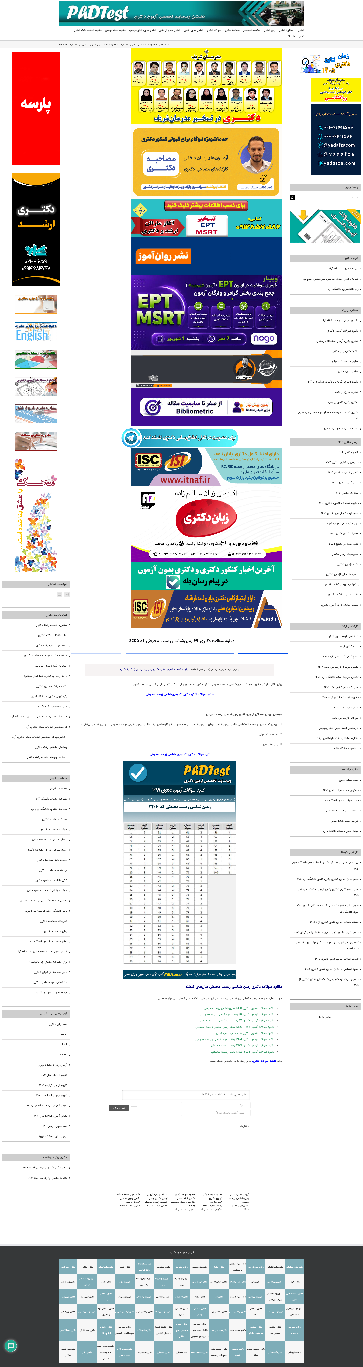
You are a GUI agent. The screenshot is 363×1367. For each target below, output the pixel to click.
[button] (289, 36)
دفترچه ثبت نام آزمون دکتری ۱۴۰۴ (339, 503)
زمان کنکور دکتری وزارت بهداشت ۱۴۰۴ (45, 1167)
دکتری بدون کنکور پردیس (343, 402)
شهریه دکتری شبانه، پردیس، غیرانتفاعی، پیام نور (331, 279)
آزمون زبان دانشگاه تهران (52, 1065)
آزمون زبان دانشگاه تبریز (53, 1136)
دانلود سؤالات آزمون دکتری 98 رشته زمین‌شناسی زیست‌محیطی (237, 1014)
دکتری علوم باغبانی (87, 1330)
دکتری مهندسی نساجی (87, 1311)
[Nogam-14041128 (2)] (206, 125)
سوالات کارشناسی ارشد (345, 718)
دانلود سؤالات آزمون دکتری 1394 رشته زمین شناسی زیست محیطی (234, 1039)
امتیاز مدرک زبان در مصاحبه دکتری (47, 849)
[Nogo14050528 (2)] (206, 276)
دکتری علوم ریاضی (255, 1296)
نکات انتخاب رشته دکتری (52, 635)
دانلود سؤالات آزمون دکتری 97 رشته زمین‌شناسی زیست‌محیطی (237, 1020)
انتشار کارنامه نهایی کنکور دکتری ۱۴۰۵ (337, 959)
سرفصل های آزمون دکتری (341, 574)
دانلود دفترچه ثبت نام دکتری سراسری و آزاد (333, 381)
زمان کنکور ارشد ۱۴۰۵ (346, 707)
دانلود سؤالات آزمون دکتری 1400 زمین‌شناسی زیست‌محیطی (239, 1008)
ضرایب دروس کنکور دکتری (340, 584)
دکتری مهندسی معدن (237, 1311)
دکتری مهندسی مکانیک (275, 1311)
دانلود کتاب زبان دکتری (344, 351)
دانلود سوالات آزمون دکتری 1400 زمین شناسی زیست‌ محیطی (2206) (180, 1200)
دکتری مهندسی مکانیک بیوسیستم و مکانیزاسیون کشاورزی (199, 1330)
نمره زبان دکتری (58, 1024)
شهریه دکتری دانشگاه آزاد (344, 268)
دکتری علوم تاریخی (256, 1267)
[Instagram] (67, 594)
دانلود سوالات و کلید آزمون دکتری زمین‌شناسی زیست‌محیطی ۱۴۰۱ (210, 1200)
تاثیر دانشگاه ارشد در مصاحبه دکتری (46, 911)
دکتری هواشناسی (163, 1296)
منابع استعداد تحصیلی (345, 361)
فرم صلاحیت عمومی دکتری (51, 992)
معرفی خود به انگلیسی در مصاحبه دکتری (43, 900)
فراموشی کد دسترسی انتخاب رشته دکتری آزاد (38, 737)
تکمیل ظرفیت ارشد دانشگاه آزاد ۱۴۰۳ (337, 677)
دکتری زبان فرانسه (68, 1282)
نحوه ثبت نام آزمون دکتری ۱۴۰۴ (340, 513)
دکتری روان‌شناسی (275, 1282)
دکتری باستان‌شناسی (219, 1282)
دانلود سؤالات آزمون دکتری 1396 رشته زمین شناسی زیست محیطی (234, 1027)
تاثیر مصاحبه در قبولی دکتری (50, 972)
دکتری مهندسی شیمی (144, 1311)
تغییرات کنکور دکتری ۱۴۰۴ (344, 533)
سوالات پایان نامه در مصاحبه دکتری (46, 890)
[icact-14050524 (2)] (206, 591)
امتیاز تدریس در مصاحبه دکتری (48, 839)
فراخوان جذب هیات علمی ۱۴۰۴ (341, 790)
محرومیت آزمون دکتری (345, 554)
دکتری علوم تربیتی (106, 1267)
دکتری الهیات (294, 1282)
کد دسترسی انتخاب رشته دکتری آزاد (46, 727)
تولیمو (63, 1054)
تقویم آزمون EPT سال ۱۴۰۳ (51, 1095)
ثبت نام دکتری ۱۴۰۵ (347, 493)
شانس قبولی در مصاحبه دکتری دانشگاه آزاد (42, 951)
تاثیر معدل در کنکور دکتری (343, 594)
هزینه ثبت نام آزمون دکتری (342, 523)
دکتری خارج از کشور (346, 392)
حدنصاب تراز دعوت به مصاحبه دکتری (45, 655)
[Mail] (59, 594)
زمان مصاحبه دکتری (55, 931)
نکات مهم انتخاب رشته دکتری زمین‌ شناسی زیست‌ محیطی (124, 1198)
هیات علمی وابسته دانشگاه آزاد (340, 831)
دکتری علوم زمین (124, 1282)
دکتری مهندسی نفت (163, 1311)
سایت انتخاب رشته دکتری (52, 706)
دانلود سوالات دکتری (264, 1061)
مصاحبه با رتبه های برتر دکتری (340, 428)
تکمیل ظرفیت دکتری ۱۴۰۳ (343, 472)
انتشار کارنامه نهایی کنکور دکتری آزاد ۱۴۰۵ (334, 922)
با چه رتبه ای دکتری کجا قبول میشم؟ (45, 676)
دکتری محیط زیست (219, 1330)
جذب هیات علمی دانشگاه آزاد (341, 800)
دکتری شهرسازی (163, 1352)
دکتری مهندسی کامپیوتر (124, 1311)
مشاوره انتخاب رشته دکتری (51, 625)
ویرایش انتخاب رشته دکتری (51, 747)
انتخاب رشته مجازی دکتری (51, 686)
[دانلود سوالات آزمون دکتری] (325, 212)
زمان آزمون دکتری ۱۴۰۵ (345, 482)
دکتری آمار (219, 1296)
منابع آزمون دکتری (347, 371)
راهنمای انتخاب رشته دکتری (51, 645)
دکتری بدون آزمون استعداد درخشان (337, 341)
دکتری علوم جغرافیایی (294, 1267)
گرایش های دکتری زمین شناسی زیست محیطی (236, 1196)
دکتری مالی (255, 1282)
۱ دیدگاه (203, 1209)
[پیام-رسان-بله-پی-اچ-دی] (206, 563)
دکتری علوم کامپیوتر (238, 1296)
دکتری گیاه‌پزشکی (275, 1352)
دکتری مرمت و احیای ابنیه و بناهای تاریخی (105, 1352)
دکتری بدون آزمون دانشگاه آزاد (340, 320)
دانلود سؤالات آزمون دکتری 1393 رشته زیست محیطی (242, 1045)
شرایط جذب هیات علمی (345, 821)
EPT (64, 1044)
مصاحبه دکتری (58, 788)
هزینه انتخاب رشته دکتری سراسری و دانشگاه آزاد (38, 716)
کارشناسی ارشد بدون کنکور (343, 636)
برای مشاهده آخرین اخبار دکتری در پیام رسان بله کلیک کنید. (153, 669)
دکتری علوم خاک (144, 1330)
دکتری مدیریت (181, 1267)
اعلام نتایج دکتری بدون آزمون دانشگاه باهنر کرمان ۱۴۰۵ (326, 932)
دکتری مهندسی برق (124, 1296)
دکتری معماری (181, 1352)
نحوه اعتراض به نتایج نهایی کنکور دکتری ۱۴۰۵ (332, 969)
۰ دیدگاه (227, 1202)
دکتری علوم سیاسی (199, 1267)
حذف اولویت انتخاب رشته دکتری (45, 757)
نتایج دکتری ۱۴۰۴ (349, 452)
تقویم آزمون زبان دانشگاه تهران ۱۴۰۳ (46, 1105)
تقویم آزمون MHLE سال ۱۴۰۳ (50, 1116)
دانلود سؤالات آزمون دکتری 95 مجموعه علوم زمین (245, 1033)
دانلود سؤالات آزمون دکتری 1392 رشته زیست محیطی (242, 1052)
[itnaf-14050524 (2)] (206, 449)
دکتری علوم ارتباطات (238, 1282)
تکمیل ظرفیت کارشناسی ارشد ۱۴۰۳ (338, 667)
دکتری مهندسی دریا (238, 1330)
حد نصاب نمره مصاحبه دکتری (50, 982)
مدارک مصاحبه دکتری (54, 819)
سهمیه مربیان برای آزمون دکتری (340, 605)
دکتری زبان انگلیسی (68, 1330)
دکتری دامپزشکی (68, 1267)
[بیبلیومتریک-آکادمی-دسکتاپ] (206, 389)
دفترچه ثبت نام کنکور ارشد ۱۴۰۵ (340, 697)
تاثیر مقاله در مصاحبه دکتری (51, 880)
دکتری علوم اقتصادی (275, 1267)
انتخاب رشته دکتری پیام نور (51, 665)
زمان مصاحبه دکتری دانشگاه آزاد (48, 941)
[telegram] (179, 427)
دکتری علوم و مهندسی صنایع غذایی (182, 1330)
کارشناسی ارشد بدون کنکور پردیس (339, 728)
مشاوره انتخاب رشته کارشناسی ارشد (338, 738)
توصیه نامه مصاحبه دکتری (51, 860)
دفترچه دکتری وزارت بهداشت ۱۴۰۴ (47, 1178)
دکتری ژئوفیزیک (181, 1296)
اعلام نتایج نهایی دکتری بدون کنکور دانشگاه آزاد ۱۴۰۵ (327, 879)
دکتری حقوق (219, 1267)
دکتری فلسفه (124, 1267)
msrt (64, 1034)
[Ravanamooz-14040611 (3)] (206, 238)
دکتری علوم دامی (294, 1352)
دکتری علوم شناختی (144, 1296)
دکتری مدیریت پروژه (199, 1352)
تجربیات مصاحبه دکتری (53, 921)
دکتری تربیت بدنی (199, 1282)
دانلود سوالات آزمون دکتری (342, 331)
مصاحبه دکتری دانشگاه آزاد (51, 799)
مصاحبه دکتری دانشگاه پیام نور (49, 809)
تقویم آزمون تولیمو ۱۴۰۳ (53, 1085)
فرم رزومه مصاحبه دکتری (53, 870)
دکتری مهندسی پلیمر (219, 1311)
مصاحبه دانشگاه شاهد (346, 748)
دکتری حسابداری (163, 1267)
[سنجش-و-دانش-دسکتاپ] (206, 201)
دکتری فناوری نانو (87, 1296)
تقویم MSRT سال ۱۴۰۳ (54, 1075)
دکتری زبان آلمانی (68, 1311)
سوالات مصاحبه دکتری (54, 829)
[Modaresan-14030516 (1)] (206, 50)
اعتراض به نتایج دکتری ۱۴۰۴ (342, 462)
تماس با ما (325, 1017)
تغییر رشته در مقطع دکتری (343, 544)
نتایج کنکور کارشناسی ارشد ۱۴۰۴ (340, 656)
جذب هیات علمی (349, 780)
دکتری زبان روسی (68, 1296)
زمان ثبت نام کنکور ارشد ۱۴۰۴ (341, 687)
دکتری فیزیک (199, 1296)
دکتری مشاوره (87, 1267)
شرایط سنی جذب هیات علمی (342, 810)
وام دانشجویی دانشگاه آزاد (343, 289)
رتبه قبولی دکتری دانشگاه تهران (49, 696)
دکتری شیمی (106, 1282)
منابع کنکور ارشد (349, 646)
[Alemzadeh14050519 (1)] (206, 487)
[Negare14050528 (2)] (206, 351)
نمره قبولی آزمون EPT (54, 1126)
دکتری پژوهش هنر (144, 1352)
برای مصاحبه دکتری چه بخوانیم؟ (48, 962)
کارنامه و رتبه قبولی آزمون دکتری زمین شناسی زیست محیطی (152, 1198)
